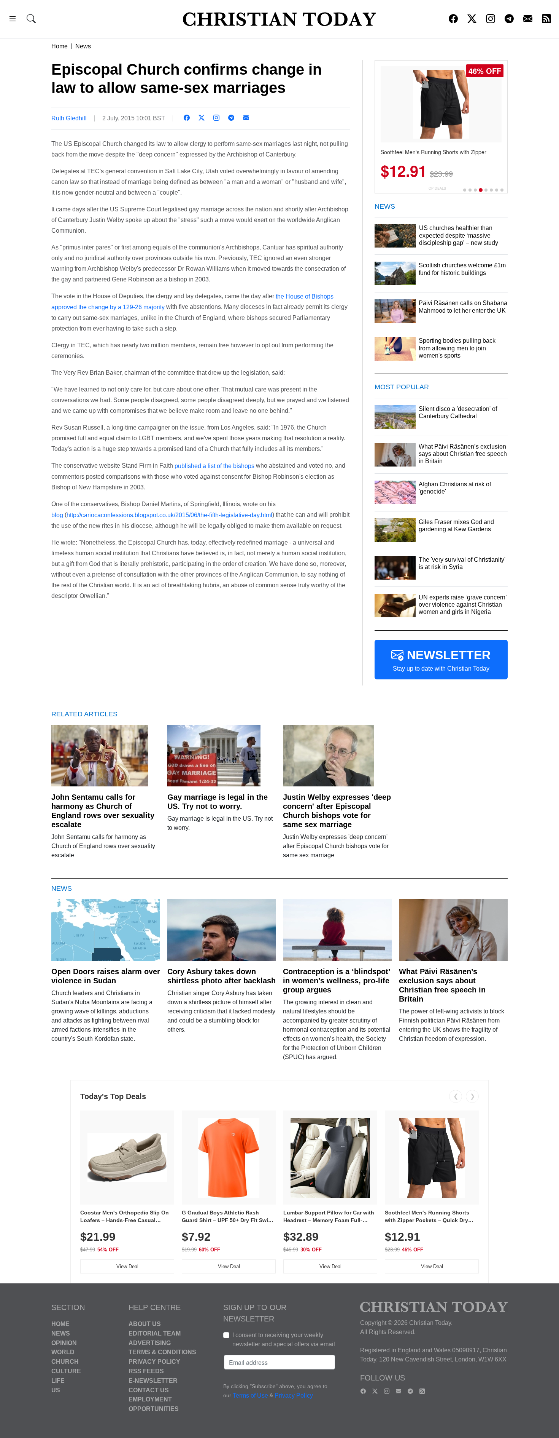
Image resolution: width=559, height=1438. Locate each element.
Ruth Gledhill (69, 118)
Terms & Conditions (162, 1352)
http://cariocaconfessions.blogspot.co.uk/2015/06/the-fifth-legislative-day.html (169, 515)
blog (57, 515)
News (83, 46)
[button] (12, 20)
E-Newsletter (153, 1380)
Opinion (64, 1342)
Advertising (150, 1342)
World (63, 1352)
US (55, 1390)
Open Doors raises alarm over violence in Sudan (105, 976)
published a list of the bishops (214, 466)
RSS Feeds (146, 1371)
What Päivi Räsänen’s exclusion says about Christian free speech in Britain (442, 985)
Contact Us (149, 1390)
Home (59, 46)
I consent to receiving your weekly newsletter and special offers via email (283, 1339)
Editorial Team (155, 1333)
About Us (145, 1324)
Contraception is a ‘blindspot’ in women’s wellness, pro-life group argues (336, 980)
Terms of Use (250, 1395)
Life (58, 1380)
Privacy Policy (154, 1361)
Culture (66, 1371)
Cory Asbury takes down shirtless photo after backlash (221, 976)
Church (65, 1361)
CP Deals (437, 188)
